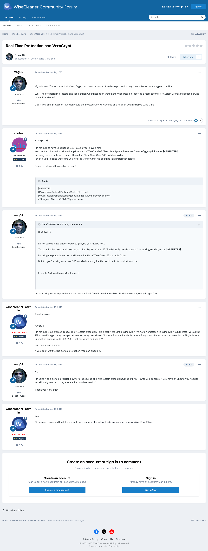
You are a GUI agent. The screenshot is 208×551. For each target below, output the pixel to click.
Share (172, 57)
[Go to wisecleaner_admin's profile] (19, 322)
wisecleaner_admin (19, 308)
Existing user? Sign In (174, 6)
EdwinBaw (153, 120)
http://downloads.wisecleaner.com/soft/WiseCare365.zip (123, 422)
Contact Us (107, 539)
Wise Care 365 (47, 58)
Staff (19, 25)
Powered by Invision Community (104, 546)
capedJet (163, 120)
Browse (9, 17)
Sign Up (198, 6)
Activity (22, 17)
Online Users (34, 25)
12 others (188, 120)
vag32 (21, 55)
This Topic (189, 17)
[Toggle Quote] (39, 181)
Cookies (120, 539)
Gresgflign (174, 120)
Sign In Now (151, 490)
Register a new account (57, 490)
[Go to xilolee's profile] (19, 145)
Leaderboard (53, 25)
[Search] (202, 17)
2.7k (20, 343)
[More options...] (199, 72)
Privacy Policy (90, 539)
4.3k (20, 166)
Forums (7, 25)
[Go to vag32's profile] (9, 56)
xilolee (18, 133)
